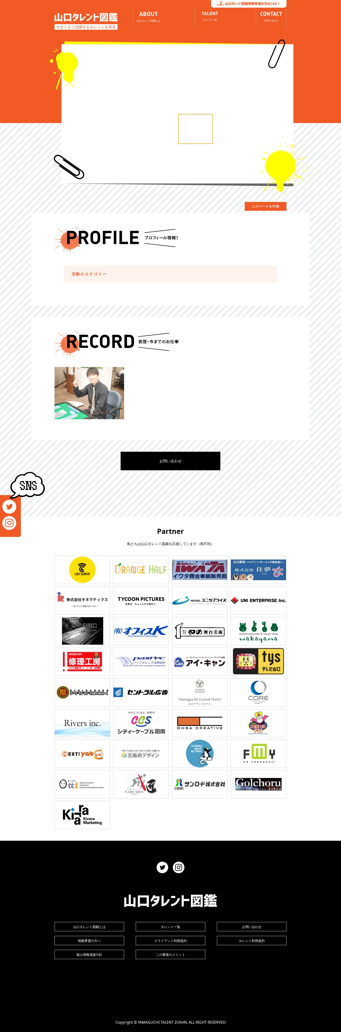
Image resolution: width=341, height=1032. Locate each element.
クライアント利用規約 (170, 940)
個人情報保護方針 (89, 954)
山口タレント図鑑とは (89, 927)
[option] (195, 129)
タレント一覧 (170, 927)
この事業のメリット (170, 954)
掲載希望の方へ (89, 940)
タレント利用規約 (252, 940)
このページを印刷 (266, 206)
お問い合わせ (170, 461)
